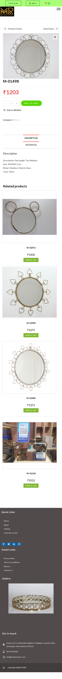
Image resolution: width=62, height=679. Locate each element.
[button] (55, 37)
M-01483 (31, 398)
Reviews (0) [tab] (31, 145)
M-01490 (31, 323)
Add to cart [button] (31, 260)
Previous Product (15, 29)
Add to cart (31, 103)
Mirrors (16, 120)
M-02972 (31, 247)
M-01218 (31, 473)
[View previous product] (5, 29)
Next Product (48, 29)
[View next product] (57, 29)
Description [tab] (31, 138)
